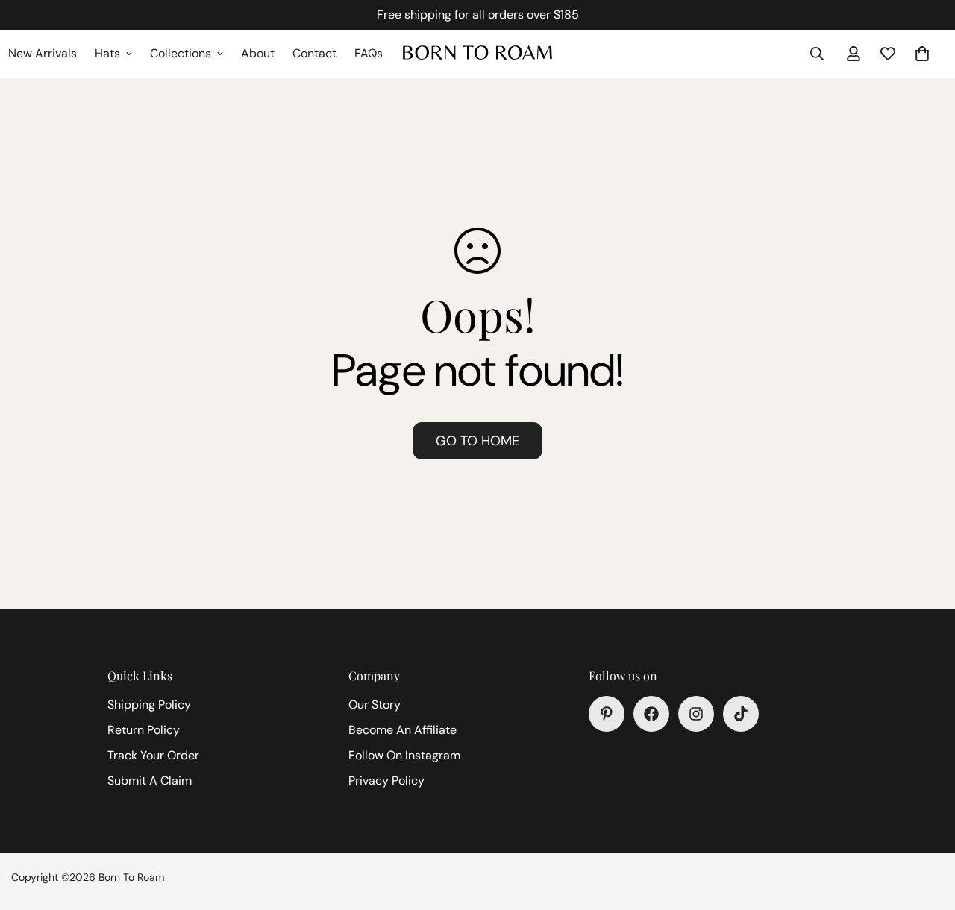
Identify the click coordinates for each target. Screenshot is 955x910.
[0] (922, 54)
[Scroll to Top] (926, 829)
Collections (180, 53)
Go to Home (477, 441)
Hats (107, 53)
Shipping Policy (149, 704)
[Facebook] (651, 714)
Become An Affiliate (402, 730)
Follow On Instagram (404, 755)
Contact (314, 53)
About (258, 53)
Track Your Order (153, 755)
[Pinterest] (606, 714)
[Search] (817, 53)
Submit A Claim (149, 780)
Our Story (374, 704)
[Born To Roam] (477, 53)
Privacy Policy (386, 780)
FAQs (368, 53)
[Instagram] (696, 714)
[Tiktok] (741, 714)
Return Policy (143, 730)
